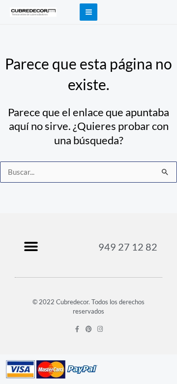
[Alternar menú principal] (88, 12)
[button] (31, 246)
